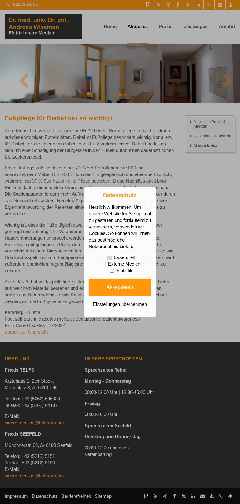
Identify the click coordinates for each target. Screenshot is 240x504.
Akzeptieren (120, 287)
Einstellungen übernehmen (120, 304)
